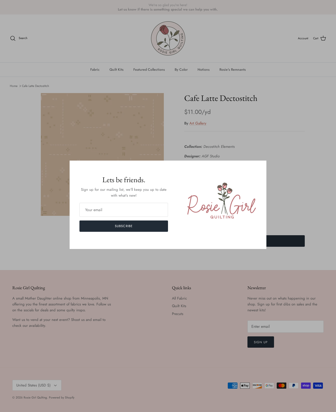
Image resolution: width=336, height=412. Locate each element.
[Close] (260, 166)
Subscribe (123, 226)
